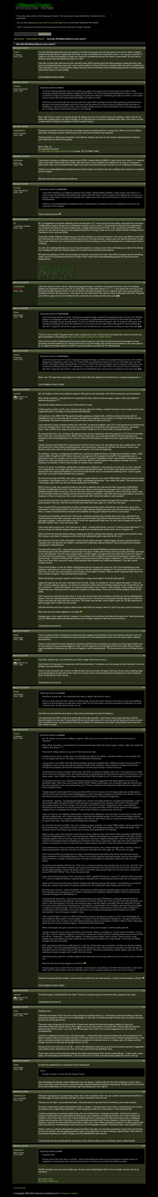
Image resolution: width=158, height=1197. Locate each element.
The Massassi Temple (68, 1193)
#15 (143, 991)
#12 (143, 656)
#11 (144, 631)
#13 (143, 688)
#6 (144, 219)
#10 (143, 390)
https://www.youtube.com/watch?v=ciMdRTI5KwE (89, 337)
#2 (144, 82)
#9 (144, 351)
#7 (144, 283)
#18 (143, 1092)
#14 (143, 730)
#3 (144, 127)
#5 (144, 184)
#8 (144, 308)
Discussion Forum (35, 39)
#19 (143, 1146)
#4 (144, 156)
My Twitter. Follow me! (48, 1181)
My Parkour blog (45, 1179)
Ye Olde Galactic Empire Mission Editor (55, 151)
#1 (144, 48)
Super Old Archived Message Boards (53, 23)
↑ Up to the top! (18, 1188)
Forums (20, 39)
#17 (143, 1061)
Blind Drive (110, 289)
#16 (143, 1007)
